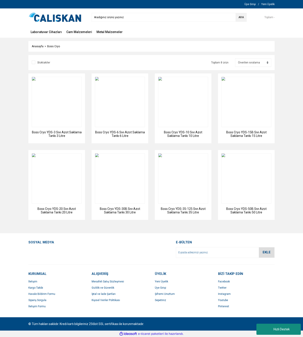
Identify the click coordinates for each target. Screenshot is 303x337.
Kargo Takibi (35, 287)
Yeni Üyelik (161, 281)
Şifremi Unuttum (165, 294)
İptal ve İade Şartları (104, 294)
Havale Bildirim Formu (41, 294)
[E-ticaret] (151, 334)
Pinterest (223, 306)
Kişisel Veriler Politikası (106, 300)
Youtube (223, 300)
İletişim (32, 281)
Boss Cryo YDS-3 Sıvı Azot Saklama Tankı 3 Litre (57, 134)
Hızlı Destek (281, 329)
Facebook (224, 281)
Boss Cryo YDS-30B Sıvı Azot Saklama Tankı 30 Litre (120, 210)
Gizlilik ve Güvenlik (103, 287)
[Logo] (55, 17)
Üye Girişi (160, 287)
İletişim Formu (37, 306)
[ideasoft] (128, 334)
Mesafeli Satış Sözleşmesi (108, 281)
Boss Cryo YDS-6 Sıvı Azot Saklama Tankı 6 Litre (120, 134)
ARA (241, 17)
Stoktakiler (43, 62)
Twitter (222, 287)
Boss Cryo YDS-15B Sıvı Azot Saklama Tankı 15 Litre (246, 134)
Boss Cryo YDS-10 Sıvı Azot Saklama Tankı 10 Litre (183, 134)
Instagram (224, 294)
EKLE (267, 252)
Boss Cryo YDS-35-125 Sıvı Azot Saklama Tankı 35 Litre (183, 210)
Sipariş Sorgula (37, 300)
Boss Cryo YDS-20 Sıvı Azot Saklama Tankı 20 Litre (56, 210)
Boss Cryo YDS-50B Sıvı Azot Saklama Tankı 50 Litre (246, 210)
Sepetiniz (160, 300)
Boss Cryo (53, 46)
